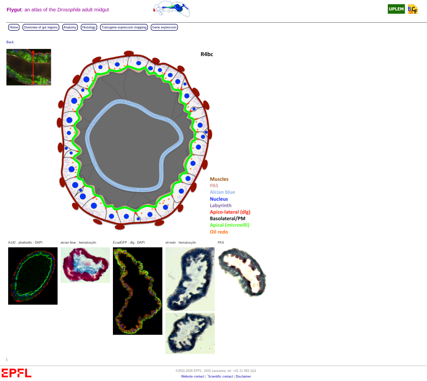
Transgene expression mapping (124, 27)
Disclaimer (243, 376)
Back (10, 42)
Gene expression (164, 27)
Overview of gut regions (41, 27)
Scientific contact (220, 376)
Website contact (192, 376)
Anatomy (70, 27)
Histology (89, 27)
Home (14, 27)
